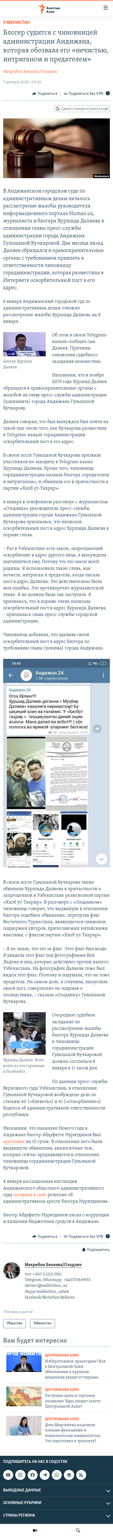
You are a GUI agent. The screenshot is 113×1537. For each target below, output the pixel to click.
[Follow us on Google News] (69, 1475)
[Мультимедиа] (35, 1530)
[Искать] (78, 1530)
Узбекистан (16, 22)
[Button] (44, 93)
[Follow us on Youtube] (8, 1475)
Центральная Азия (62, 1356)
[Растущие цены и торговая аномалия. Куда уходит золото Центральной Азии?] (24, 1396)
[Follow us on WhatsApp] (57, 1475)
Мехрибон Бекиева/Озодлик (30, 72)
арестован (14, 1142)
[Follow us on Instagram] (20, 1475)
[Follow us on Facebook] (33, 1475)
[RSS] (81, 1475)
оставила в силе (30, 1195)
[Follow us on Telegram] (45, 1475)
